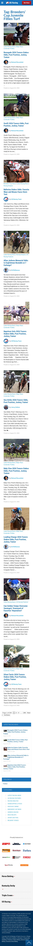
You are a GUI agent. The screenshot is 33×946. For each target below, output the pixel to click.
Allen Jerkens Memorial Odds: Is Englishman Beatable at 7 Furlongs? (16, 262)
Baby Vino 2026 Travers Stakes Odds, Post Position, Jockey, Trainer (16, 470)
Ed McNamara (15, 270)
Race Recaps (12, 815)
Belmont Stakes (13, 820)
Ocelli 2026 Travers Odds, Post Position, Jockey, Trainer (16, 124)
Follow (5, 783)
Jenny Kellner (15, 407)
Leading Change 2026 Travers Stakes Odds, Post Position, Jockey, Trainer (16, 539)
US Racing (12, 936)
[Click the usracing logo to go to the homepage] (12, 3)
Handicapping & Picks (15, 803)
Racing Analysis (8, 185)
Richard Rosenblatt (17, 62)
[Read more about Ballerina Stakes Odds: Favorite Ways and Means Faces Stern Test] (16, 171)
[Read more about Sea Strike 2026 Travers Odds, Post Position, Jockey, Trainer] (16, 381)
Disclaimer (20, 938)
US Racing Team (16, 199)
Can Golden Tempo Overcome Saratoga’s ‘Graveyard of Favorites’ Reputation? (15, 608)
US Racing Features (22, 602)
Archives (7, 715)
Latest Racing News (9, 46)
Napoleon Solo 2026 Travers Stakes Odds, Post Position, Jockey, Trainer (15, 333)
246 (10, 713)
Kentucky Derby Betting (12, 941)
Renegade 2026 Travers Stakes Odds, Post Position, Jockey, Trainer (16, 54)
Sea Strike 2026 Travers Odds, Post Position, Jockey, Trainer (16, 401)
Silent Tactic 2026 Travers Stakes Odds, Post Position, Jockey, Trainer (15, 676)
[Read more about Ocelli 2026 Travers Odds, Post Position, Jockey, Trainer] (16, 105)
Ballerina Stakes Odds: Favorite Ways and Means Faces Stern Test (16, 191)
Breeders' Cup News (10, 183)
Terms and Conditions (11, 938)
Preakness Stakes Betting (14, 939)
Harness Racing (13, 812)
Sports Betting (13, 817)
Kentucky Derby (13, 806)
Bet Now (27, 3)
